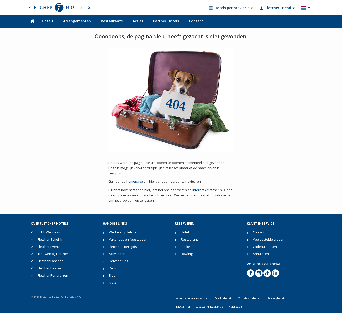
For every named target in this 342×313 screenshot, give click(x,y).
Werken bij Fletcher (123, 232)
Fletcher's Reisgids (123, 246)
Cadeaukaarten (265, 246)
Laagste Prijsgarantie (209, 306)
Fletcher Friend (278, 7)
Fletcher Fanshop (51, 261)
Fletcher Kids (118, 261)
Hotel (185, 232)
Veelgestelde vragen (268, 239)
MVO (112, 282)
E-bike (185, 246)
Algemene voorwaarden (192, 298)
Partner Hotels (166, 21)
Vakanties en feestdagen (128, 239)
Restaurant (189, 239)
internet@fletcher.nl (207, 190)
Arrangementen (77, 21)
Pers (112, 268)
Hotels (47, 21)
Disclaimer (183, 306)
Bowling (187, 253)
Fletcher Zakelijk (50, 239)
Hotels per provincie (232, 7)
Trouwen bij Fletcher (53, 253)
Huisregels (235, 306)
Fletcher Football (50, 268)
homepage (134, 181)
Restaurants (112, 21)
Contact (196, 21)
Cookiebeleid (223, 298)
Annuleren (261, 253)
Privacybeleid (276, 298)
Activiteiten (117, 253)
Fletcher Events (49, 246)
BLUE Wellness (49, 232)
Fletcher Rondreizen (53, 275)
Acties (138, 21)
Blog (112, 275)
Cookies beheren (250, 298)
